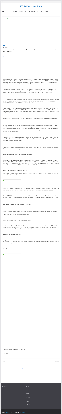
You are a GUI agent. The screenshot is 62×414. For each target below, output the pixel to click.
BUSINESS (15, 11)
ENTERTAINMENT (31, 11)
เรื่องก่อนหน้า (6, 361)
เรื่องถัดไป (56, 361)
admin (10, 47)
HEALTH (42, 11)
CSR (37, 11)
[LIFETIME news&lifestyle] (3, 11)
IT (25, 11)
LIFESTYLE (21, 11)
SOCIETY (47, 11)
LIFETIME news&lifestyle (31, 6)
